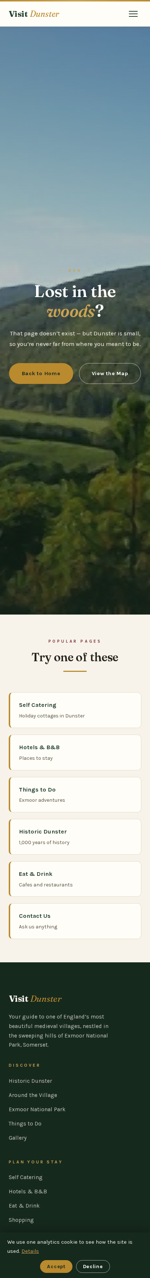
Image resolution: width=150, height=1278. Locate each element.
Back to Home (41, 373)
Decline (93, 1266)
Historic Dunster (30, 1081)
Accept (56, 1266)
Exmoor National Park (37, 1109)
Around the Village (33, 1095)
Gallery (18, 1138)
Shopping (21, 1220)
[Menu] (133, 14)
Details (30, 1251)
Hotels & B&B (28, 1191)
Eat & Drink (24, 1205)
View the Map (110, 373)
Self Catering (26, 1177)
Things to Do (25, 1123)
